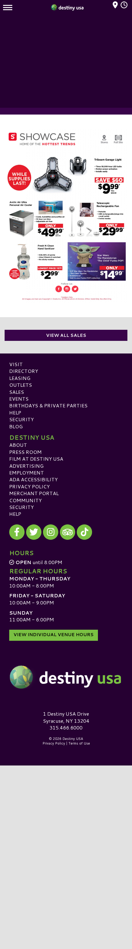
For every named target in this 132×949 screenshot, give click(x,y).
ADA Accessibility (33, 479)
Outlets (20, 384)
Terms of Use (79, 743)
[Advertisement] (66, 61)
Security (21, 419)
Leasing (19, 378)
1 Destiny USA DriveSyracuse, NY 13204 (66, 717)
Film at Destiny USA (36, 458)
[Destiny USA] (66, 677)
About (18, 444)
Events (19, 398)
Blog (16, 426)
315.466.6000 (66, 727)
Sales (16, 391)
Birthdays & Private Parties (48, 405)
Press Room (25, 451)
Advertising (26, 465)
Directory (23, 370)
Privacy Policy (29, 486)
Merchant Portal (34, 493)
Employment (26, 472)
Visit (16, 364)
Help (15, 412)
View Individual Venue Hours (54, 635)
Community (25, 500)
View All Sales (66, 335)
